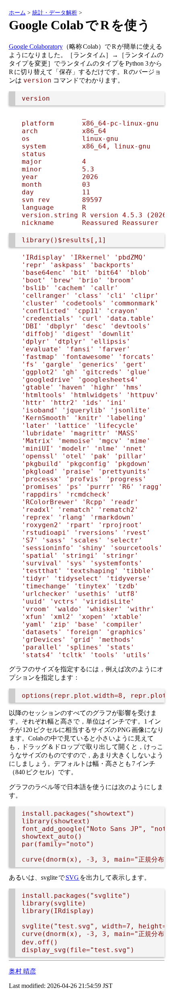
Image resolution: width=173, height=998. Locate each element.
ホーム (17, 12)
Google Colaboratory (36, 46)
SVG (73, 877)
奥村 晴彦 (22, 971)
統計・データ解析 (54, 12)
